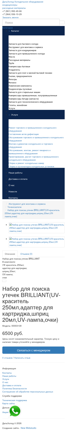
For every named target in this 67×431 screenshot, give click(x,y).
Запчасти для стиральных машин (24, 92)
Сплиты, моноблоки (18, 105)
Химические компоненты (20, 85)
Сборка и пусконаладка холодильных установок (31, 166)
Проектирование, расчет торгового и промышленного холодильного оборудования (34, 158)
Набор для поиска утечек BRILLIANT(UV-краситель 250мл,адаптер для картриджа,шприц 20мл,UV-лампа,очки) (32, 213)
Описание (10, 253)
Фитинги (12, 82)
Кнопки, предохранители (20, 76)
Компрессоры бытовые (19, 66)
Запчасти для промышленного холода (27, 53)
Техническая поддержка (14, 400)
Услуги (12, 108)
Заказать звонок (10, 17)
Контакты (13, 197)
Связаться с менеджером (33, 350)
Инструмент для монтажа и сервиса (26, 47)
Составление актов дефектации (24, 134)
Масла (12, 56)
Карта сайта (8, 403)
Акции (5, 412)
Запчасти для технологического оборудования (31, 101)
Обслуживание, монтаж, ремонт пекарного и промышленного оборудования (29, 152)
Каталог (15, 30)
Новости (13, 191)
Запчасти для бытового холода (23, 43)
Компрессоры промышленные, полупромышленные (33, 95)
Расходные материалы (19, 59)
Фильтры (13, 79)
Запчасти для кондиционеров (22, 50)
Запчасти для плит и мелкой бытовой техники (30, 72)
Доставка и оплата (18, 178)
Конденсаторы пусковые (20, 88)
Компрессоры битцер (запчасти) (24, 98)
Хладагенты (14, 69)
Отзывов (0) (26, 253)
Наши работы (15, 172)
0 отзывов (7, 357)
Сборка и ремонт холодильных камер (26, 163)
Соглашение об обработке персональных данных (27, 391)
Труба (11, 63)
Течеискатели (14, 206)
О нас (11, 185)
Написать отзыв (22, 357)
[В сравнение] (4, 281)
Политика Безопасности (14, 388)
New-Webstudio (28, 427)
